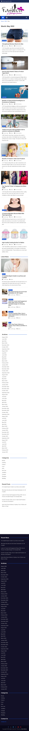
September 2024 (5, 372)
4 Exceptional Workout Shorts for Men (12, 44)
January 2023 (5, 406)
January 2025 (5, 365)
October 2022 (5, 412)
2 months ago (13, 294)
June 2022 (4, 420)
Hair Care (4, 470)
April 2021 (4, 446)
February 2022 (5, 428)
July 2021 (4, 442)
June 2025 (4, 355)
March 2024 (4, 380)
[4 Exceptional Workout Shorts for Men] (14, 35)
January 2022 (5, 430)
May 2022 (4, 422)
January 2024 (5, 384)
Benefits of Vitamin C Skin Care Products (13, 158)
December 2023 (5, 386)
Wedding (10, 290)
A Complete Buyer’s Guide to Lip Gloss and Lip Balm (13, 486)
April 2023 (4, 402)
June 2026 (4, 339)
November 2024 (5, 368)
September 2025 (5, 349)
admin (11, 45)
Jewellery (11, 299)
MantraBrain (24, 729)
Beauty (3, 155)
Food (3, 466)
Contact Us (3, 721)
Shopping (4, 40)
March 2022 (4, 426)
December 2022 (5, 408)
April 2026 (4, 341)
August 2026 (5, 337)
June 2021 (4, 444)
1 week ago (5, 279)
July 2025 (4, 353)
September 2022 (5, 414)
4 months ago (13, 328)
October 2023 (5, 390)
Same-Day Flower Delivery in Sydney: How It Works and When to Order (17, 326)
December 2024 (5, 366)
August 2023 (5, 394)
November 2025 (5, 345)
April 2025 (4, 359)
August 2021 (5, 440)
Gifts (10, 322)
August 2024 (5, 374)
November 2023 (5, 388)
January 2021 (5, 452)
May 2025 (4, 357)
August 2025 (5, 351)
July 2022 (4, 418)
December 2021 (5, 432)
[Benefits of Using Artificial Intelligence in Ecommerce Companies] (14, 92)
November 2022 (5, 410)
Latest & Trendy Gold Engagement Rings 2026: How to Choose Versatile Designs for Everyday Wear (17, 303)
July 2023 (4, 396)
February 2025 (5, 362)
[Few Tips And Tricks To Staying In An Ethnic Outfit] (14, 177)
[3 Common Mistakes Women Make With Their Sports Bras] (14, 205)
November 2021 (5, 434)
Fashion (3, 126)
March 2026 (4, 343)
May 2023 (4, 400)
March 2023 (4, 404)
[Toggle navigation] (6, 17)
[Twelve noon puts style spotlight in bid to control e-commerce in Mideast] (14, 121)
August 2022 (5, 416)
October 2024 (5, 370)
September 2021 (5, 438)
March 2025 (4, 361)
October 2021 (5, 436)
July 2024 (4, 376)
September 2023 (5, 392)
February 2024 (5, 382)
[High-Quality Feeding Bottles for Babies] (14, 234)
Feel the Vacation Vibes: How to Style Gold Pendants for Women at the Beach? (17, 315)
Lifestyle (4, 68)
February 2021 (5, 450)
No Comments (18, 45)
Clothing (4, 462)
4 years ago (5, 45)
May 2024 (4, 378)
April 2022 (4, 424)
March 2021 (4, 448)
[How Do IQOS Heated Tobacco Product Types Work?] (14, 63)
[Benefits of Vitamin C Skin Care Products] (14, 150)
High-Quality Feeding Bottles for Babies (13, 242)
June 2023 (4, 398)
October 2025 (5, 347)
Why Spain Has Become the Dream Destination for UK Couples (17, 292)
